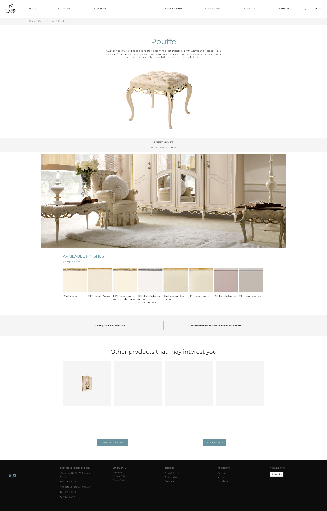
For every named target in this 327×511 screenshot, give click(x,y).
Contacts (284, 9)
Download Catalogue (112, 442)
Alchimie (222, 477)
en (315, 9)
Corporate (64, 9)
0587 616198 (68, 497)
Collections (99, 9)
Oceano (222, 473)
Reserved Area (213, 9)
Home (32, 9)
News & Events (174, 9)
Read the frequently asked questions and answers (216, 325)
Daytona (169, 481)
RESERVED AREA (214, 442)
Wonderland (136, 9)
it (320, 9)
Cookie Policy (119, 480)
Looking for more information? (110, 325)
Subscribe (277, 474)
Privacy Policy (120, 476)
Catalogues (250, 9)
